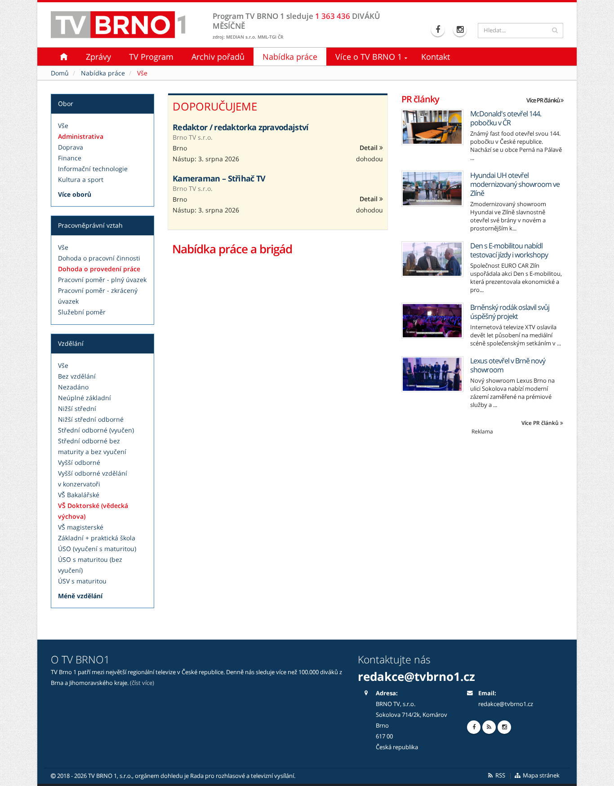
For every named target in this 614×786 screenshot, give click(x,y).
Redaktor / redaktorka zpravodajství (241, 127)
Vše (63, 125)
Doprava (70, 147)
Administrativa (80, 136)
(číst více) (142, 683)
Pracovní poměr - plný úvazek (102, 279)
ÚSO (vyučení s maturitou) (97, 548)
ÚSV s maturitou (82, 581)
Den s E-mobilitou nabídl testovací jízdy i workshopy (509, 250)
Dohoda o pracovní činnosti (99, 258)
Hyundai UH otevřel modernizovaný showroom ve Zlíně (515, 184)
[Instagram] (461, 29)
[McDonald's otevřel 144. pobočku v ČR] (432, 127)
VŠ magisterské (80, 527)
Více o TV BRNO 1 (368, 56)
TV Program (151, 56)
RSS (499, 775)
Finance (69, 158)
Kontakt (435, 56)
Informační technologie (93, 168)
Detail (369, 147)
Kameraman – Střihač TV (219, 178)
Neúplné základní (84, 397)
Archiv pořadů (218, 56)
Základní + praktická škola (96, 538)
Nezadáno (73, 387)
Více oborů (74, 194)
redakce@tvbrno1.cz (505, 704)
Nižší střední (77, 408)
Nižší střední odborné (91, 419)
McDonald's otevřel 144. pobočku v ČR (505, 118)
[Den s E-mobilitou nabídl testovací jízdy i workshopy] (432, 259)
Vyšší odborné (79, 462)
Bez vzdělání (77, 376)
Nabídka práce (290, 56)
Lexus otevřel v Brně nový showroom (507, 365)
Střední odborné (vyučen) (96, 430)
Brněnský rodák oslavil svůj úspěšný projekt (509, 311)
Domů (60, 73)
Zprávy (98, 56)
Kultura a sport (80, 179)
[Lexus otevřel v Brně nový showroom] (432, 374)
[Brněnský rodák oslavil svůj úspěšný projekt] (432, 320)
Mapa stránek (540, 775)
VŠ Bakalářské (78, 494)
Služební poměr (82, 312)
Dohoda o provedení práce (99, 269)
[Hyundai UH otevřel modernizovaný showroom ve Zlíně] (432, 188)
